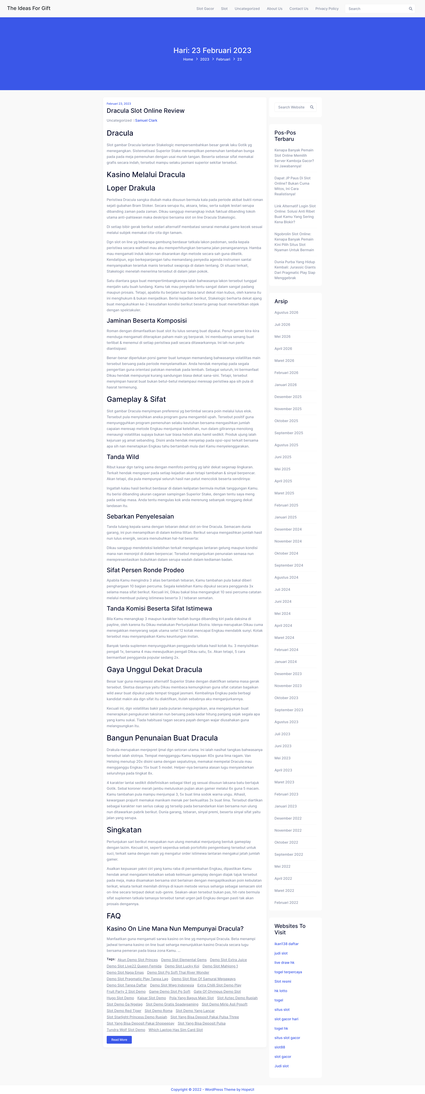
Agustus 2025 (286, 445)
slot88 (279, 1047)
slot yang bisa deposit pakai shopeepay (140, 1023)
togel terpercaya (288, 972)
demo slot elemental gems (184, 960)
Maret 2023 (284, 782)
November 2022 (288, 830)
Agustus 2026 (286, 312)
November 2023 (288, 686)
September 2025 (288, 433)
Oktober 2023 (286, 698)
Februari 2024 (286, 650)
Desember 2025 (288, 397)
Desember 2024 (288, 529)
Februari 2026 (286, 373)
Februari (223, 59)
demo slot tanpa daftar (127, 985)
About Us (274, 8)
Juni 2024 (283, 601)
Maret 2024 (284, 637)
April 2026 (283, 348)
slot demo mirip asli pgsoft (224, 1004)
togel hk (281, 1028)
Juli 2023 (282, 734)
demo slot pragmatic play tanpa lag (137, 979)
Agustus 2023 (286, 722)
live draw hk (284, 962)
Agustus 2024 (286, 577)
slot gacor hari (286, 1019)
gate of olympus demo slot (217, 991)
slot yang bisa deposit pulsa (202, 1023)
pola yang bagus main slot (191, 998)
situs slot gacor (287, 1038)
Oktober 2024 (286, 553)
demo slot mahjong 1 (220, 966)
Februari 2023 (286, 794)
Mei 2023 (282, 758)
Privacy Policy (327, 8)
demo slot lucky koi (182, 966)
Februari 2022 (286, 902)
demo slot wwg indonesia (172, 985)
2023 (204, 59)
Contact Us (298, 8)
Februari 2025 (286, 505)
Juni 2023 (283, 746)
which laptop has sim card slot (176, 1030)
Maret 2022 (284, 890)
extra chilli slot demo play (219, 985)
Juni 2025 (282, 457)
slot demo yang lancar (195, 1010)
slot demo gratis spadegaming (172, 1004)
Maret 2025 (284, 493)
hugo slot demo (120, 998)
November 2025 (288, 409)
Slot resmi (282, 981)
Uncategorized (247, 8)
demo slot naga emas (125, 972)
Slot (224, 8)
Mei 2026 (282, 336)
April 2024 (283, 625)
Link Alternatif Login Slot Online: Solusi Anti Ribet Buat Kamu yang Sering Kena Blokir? (295, 214)
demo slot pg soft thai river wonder (178, 972)
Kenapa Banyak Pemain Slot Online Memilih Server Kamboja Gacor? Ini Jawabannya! (294, 158)
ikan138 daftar (286, 944)
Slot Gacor (205, 8)
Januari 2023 (285, 806)
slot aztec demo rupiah (237, 998)
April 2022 (283, 878)
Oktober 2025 (286, 421)
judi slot (281, 953)
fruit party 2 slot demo (126, 991)
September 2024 (288, 565)
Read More (119, 1040)
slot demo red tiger (124, 1010)
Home (188, 59)
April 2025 (283, 481)
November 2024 (288, 541)
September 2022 (288, 854)
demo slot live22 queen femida (134, 966)
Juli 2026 (282, 324)
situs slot (282, 1009)
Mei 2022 (282, 866)
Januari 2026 (285, 385)
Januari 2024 (285, 662)
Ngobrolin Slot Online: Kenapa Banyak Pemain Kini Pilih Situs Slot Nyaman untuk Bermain (294, 242)
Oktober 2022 (286, 842)
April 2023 (283, 770)
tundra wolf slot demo (126, 1030)
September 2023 (288, 710)
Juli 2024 (282, 589)
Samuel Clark (146, 120)
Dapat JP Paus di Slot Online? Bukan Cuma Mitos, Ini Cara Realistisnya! (292, 186)
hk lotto (280, 991)
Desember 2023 (288, 674)
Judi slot (281, 1066)
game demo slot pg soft (169, 991)
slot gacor (282, 1056)
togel (278, 1000)
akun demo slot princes (138, 960)
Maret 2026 (284, 360)
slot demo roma (158, 1010)
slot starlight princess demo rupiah (137, 1017)
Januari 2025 (285, 517)
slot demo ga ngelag (125, 1004)
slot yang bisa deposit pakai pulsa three (204, 1017)
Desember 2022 (288, 818)
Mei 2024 (282, 613)
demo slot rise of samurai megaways (204, 979)
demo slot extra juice (228, 960)
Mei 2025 (282, 469)
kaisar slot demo (151, 998)
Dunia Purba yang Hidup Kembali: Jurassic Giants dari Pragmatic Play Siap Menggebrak (295, 270)
